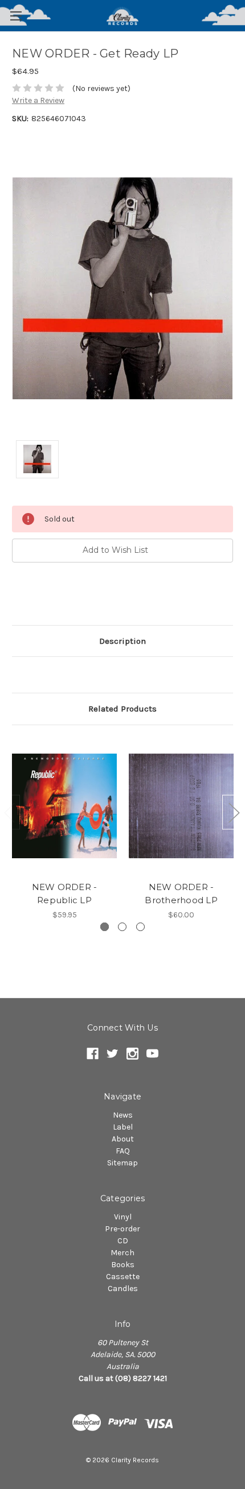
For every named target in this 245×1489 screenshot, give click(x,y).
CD (122, 1241)
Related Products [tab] (122, 709)
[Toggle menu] (15, 15)
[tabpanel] (64, 829)
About (123, 1139)
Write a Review (38, 100)
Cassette (123, 1276)
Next (233, 812)
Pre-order (122, 1229)
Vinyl (123, 1217)
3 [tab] (140, 927)
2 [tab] (122, 927)
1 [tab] (104, 927)
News (123, 1115)
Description (122, 641)
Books (122, 1264)
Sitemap (122, 1163)
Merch (122, 1253)
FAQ (123, 1151)
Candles (123, 1288)
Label (123, 1127)
